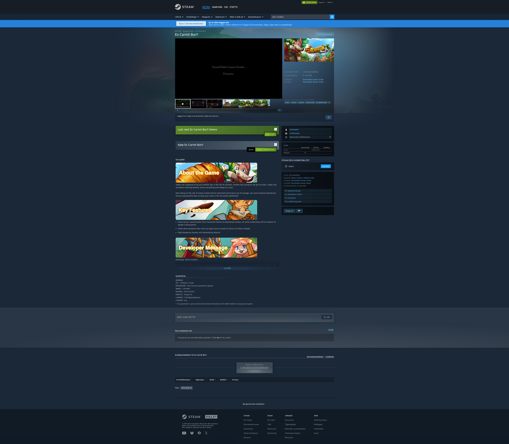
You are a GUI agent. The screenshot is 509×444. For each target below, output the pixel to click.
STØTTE (234, 7)
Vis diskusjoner (290, 198)
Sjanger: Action (188, 31)
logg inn (321, 2)
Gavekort (247, 438)
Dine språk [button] (185, 388)
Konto (316, 433)
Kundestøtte (318, 429)
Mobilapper (318, 424)
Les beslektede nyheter (293, 194)
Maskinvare (271, 429)
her (218, 338)
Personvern (289, 420)
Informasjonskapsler (292, 433)
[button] (179, 17)
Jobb (269, 424)
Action (287, 102)
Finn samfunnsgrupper (293, 201)
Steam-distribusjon (251, 433)
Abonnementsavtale (251, 424)
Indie (312, 178)
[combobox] (300, 17)
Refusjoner (289, 438)
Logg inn (180, 116)
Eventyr (293, 102)
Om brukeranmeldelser (315, 357)
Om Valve (271, 420)
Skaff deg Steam (320, 420)
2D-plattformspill (321, 102)
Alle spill (178, 31)
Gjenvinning (271, 433)
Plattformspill (310, 102)
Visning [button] (235, 380)
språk (329, 2)
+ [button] (329, 102)
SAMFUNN (217, 7)
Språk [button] (212, 380)
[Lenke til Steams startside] (184, 9)
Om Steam (248, 420)
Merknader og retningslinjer (295, 429)
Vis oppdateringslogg (292, 191)
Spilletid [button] (223, 380)
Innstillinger (330, 357)
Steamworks (248, 429)
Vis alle (331, 330)
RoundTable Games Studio (313, 80)
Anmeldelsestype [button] (183, 380)
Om (226, 7)
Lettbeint (301, 102)
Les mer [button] (325, 166)
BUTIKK (206, 7)
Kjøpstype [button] (200, 380)
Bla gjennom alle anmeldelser (253, 404)
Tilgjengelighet (290, 424)
